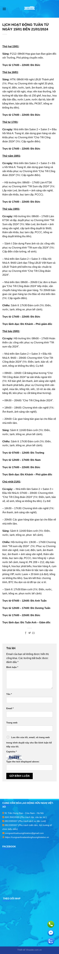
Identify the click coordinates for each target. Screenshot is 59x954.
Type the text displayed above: (22, 761)
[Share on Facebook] (25, 633)
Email (10, 708)
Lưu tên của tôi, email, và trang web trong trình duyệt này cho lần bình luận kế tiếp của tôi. (29, 742)
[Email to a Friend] (33, 633)
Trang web (11, 722)
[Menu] (4, 9)
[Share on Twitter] (29, 633)
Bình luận (12, 667)
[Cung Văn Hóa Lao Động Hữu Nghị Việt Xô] (29, 8)
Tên (9, 694)
